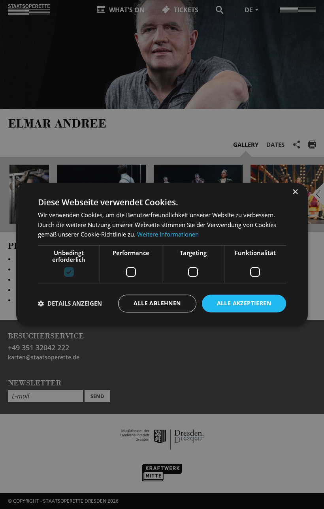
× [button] (295, 192)
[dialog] (162, 254)
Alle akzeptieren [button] (244, 303)
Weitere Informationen (168, 235)
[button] (70, 303)
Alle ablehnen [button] (157, 303)
